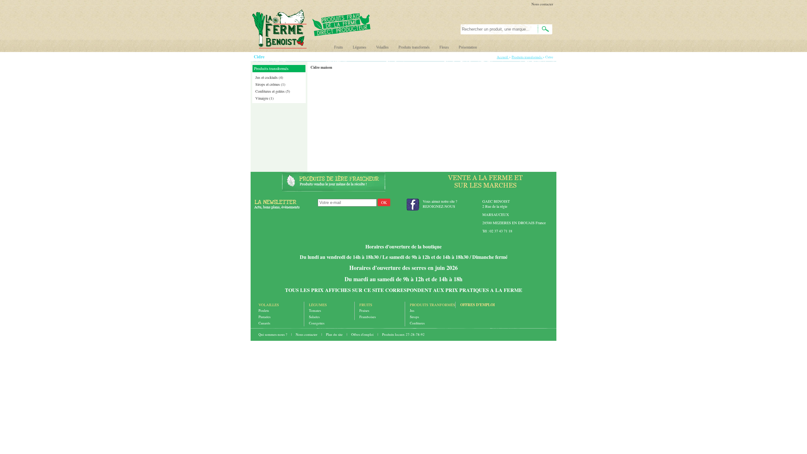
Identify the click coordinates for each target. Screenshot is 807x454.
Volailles (382, 47)
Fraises (364, 310)
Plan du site (335, 334)
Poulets (263, 310)
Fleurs (444, 47)
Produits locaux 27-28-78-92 (403, 334)
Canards (264, 323)
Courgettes (316, 323)
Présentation (468, 47)
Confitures (417, 323)
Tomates (315, 310)
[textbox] (495, 29)
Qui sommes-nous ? (273, 334)
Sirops (414, 316)
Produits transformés (414, 47)
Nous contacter (542, 4)
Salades (314, 316)
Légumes (359, 47)
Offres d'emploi (477, 304)
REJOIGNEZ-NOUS (439, 206)
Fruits (338, 47)
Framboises (367, 316)
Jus (412, 310)
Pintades (264, 316)
